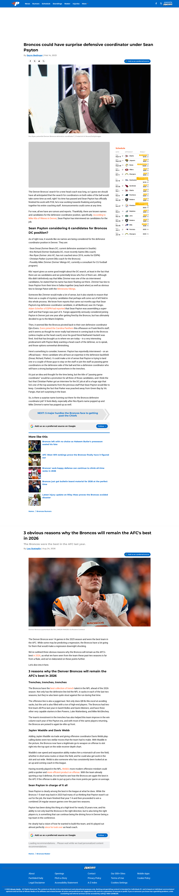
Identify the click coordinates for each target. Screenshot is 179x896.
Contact (91, 873)
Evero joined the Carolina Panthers (56, 328)
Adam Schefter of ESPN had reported (47, 308)
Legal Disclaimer (37, 882)
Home (31, 511)
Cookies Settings (119, 882)
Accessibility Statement (66, 882)
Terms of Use (117, 878)
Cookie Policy (143, 878)
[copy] (43, 61)
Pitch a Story (61, 878)
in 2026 (36, 655)
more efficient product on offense (63, 772)
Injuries (76, 4)
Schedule (46, 4)
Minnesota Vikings (66, 288)
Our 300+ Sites (118, 873)
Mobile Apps (143, 873)
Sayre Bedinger (35, 55)
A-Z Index (92, 882)
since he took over (54, 827)
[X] (161, 3)
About (32, 873)
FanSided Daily (36, 878)
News (27, 4)
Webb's (65, 769)
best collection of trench (62, 688)
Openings (59, 873)
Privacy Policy (94, 878)
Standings (57, 4)
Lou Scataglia (34, 548)
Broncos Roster (43, 854)
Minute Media (15, 889)
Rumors (35, 4)
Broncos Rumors (44, 511)
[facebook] (156, 3)
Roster (67, 4)
